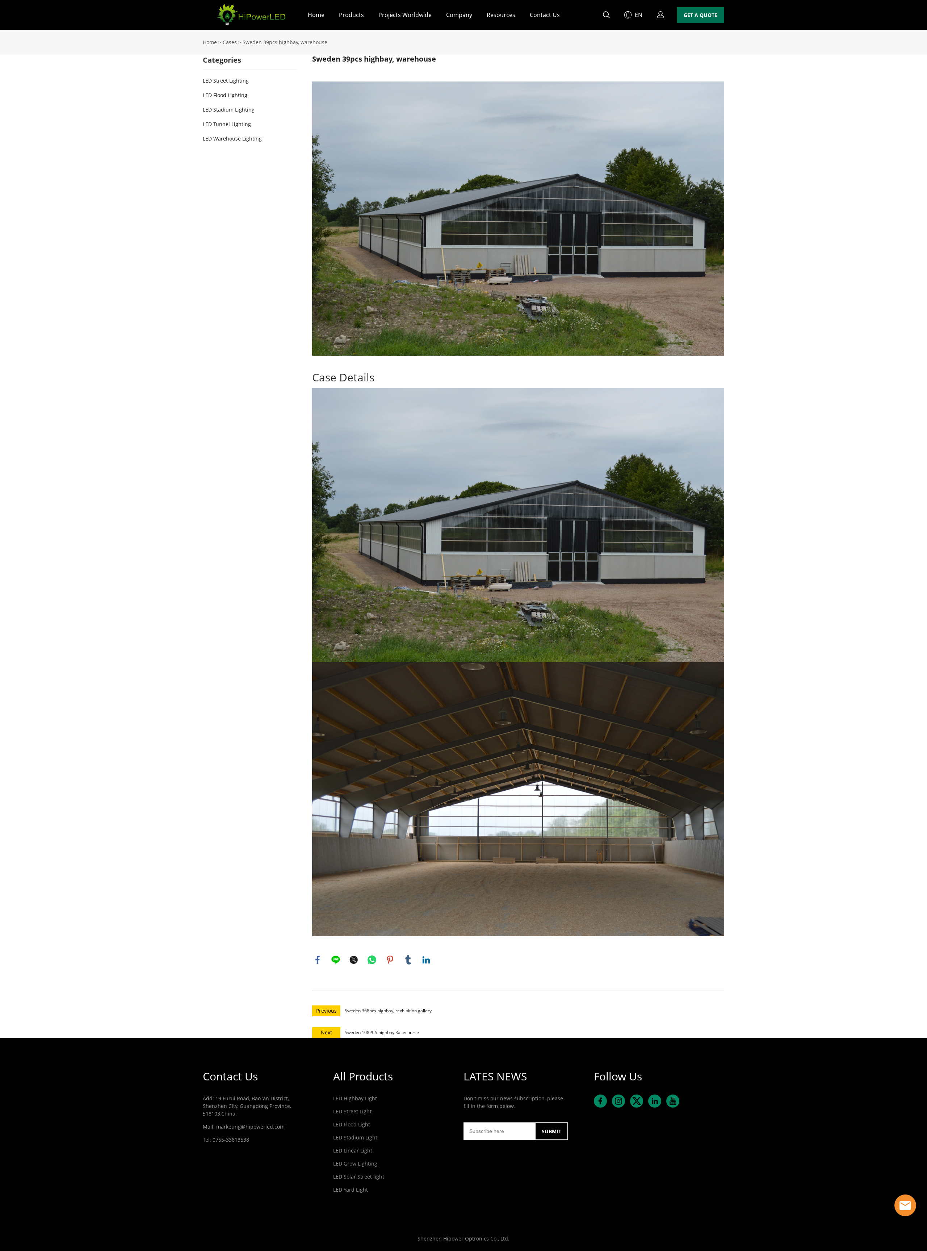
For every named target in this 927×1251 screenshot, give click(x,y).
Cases (230, 42)
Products (351, 15)
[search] (606, 16)
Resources (501, 15)
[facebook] (600, 1101)
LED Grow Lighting (355, 1163)
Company (459, 15)
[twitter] (636, 1101)
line (335, 959)
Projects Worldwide (405, 15)
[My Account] (660, 15)
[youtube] (672, 1101)
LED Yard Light (350, 1189)
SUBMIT (551, 1131)
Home (316, 15)
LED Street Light (352, 1111)
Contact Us (545, 15)
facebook (317, 959)
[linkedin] (654, 1101)
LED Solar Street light (358, 1176)
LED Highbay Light (355, 1098)
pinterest (390, 959)
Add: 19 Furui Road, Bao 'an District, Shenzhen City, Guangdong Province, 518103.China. (247, 1106)
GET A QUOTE (700, 15)
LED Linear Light (352, 1150)
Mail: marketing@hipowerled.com (244, 1126)
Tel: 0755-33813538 (226, 1139)
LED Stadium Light (355, 1137)
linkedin (426, 959)
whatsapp (371, 959)
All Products (363, 1076)
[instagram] (618, 1101)
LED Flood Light (351, 1124)
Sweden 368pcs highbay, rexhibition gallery (388, 1011)
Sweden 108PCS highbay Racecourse (382, 1032)
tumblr (408, 959)
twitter (353, 959)
